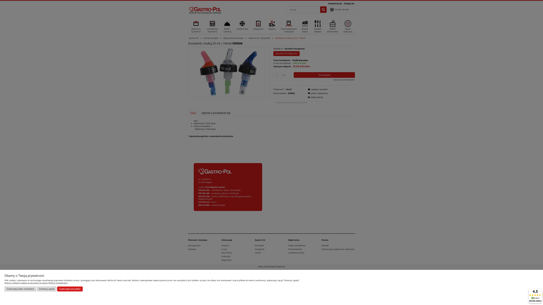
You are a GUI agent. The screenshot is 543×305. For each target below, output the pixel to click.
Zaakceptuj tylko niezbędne (20, 289)
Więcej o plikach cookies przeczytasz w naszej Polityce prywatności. (36, 283)
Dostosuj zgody (46, 289)
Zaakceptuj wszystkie (70, 289)
